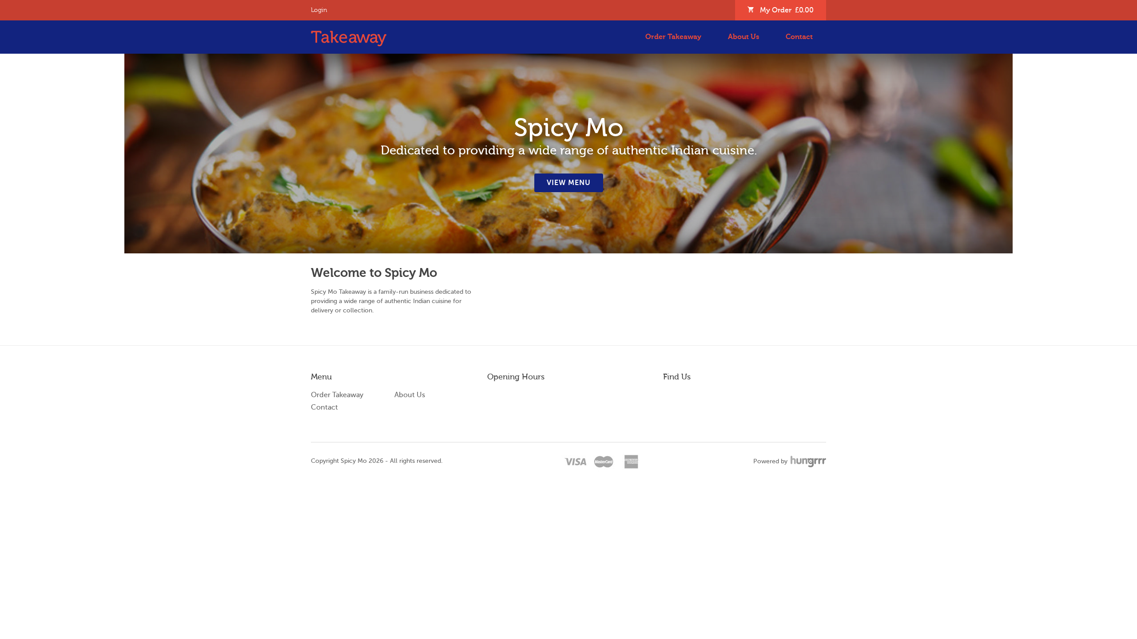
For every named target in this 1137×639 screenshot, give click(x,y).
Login (319, 10)
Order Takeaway (673, 37)
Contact (799, 37)
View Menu (569, 183)
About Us (743, 37)
